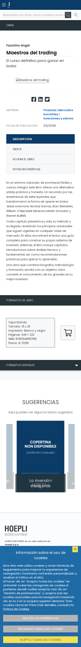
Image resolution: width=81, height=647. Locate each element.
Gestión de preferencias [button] (40, 618)
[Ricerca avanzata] (76, 15)
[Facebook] (33, 99)
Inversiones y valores (58, 118)
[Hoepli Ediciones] (33, 5)
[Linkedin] (40, 99)
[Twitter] (47, 99)
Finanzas (49, 110)
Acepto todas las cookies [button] (40, 640)
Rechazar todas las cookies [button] (40, 629)
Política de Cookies (16, 609)
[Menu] (4, 5)
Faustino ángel (18, 45)
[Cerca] (68, 15)
